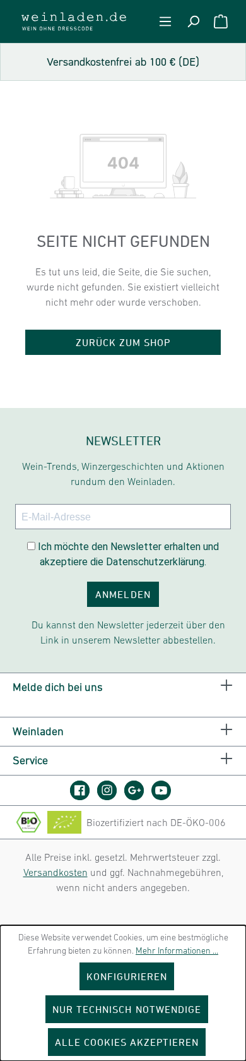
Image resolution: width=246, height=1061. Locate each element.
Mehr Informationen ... (177, 950)
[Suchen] (193, 21)
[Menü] (165, 21)
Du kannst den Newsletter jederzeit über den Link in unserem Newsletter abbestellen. (128, 632)
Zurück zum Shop (123, 342)
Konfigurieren (127, 976)
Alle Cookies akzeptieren (127, 1042)
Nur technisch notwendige (126, 1009)
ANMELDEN (122, 594)
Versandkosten (55, 872)
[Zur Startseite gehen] (74, 21)
